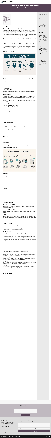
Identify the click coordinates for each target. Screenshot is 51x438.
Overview (4, 16)
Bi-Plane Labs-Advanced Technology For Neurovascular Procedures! (43, 21)
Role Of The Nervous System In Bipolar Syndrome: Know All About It (43, 28)
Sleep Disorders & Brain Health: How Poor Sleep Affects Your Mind (15, 343)
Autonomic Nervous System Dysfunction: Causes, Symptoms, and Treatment (17, 392)
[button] (49, 2)
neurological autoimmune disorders (15, 107)
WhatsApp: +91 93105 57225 (5, 426)
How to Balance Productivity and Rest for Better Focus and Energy (43, 55)
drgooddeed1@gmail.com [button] (4, 432)
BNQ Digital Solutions (17, 436)
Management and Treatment (6, 19)
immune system (6, 176)
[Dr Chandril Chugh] (7, 2)
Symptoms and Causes (6, 17)
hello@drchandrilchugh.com (5, 429)
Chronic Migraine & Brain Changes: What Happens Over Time (14, 367)
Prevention (4, 21)
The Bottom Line (5, 22)
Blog (25, 7)
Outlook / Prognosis (5, 20)
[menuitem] (19, 2)
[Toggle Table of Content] (9, 15)
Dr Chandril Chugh (31, 7)
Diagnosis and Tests (5, 18)
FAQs (4, 23)
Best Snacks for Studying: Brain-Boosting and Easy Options (43, 61)
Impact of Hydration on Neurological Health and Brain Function (43, 58)
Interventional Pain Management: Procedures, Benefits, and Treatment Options (43, 63)
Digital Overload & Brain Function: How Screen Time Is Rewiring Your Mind (17, 318)
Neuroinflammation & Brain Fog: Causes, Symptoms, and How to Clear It (43, 52)
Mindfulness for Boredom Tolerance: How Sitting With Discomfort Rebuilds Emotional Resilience (43, 37)
